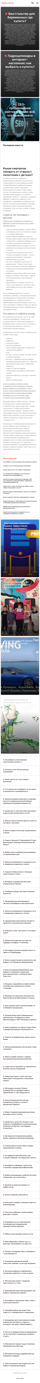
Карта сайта (20, 1378)
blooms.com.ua (8, 3)
